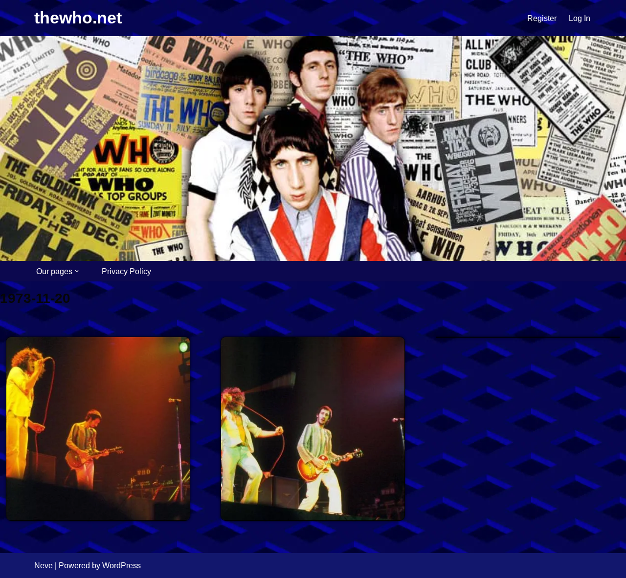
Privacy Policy (126, 271)
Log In (579, 18)
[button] (77, 271)
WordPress (121, 565)
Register (542, 18)
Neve (43, 565)
